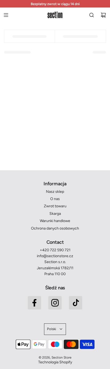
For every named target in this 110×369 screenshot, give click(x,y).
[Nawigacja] (6, 15)
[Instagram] (55, 303)
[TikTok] (75, 303)
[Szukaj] (91, 15)
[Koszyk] (103, 15)
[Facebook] (34, 303)
